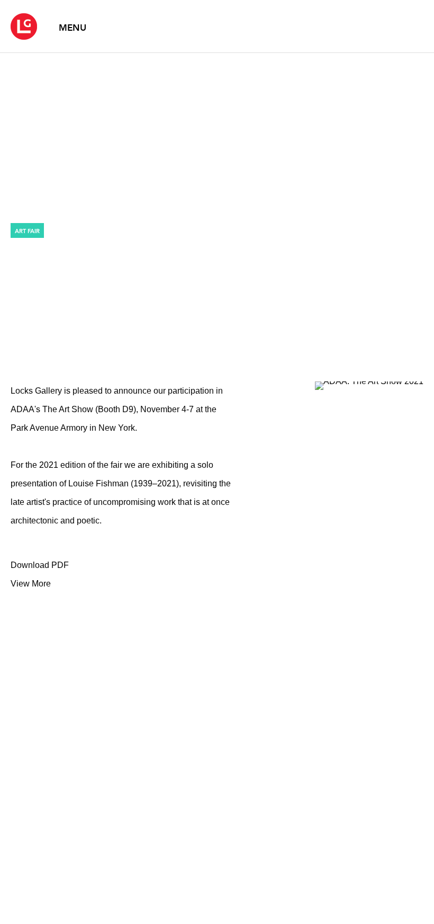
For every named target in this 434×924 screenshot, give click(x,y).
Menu (72, 27)
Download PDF (40, 565)
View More (31, 583)
